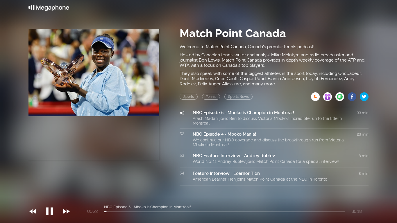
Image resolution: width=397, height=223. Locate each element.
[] (52, 199)
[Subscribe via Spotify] (341, 95)
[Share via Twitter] (364, 95)
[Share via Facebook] (354, 95)
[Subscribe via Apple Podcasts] (329, 95)
